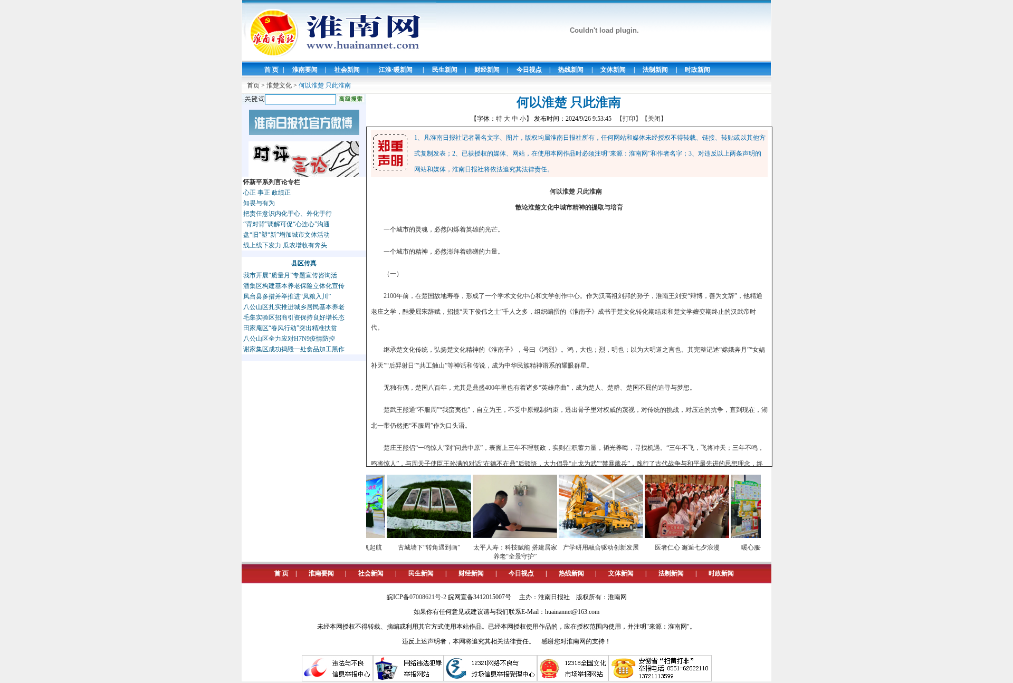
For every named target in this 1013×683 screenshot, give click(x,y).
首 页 (271, 69)
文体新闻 (613, 69)
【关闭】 (654, 118)
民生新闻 (444, 69)
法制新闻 (655, 69)
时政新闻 (697, 69)
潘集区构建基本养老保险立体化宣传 (294, 286)
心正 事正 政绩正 (267, 192)
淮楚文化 (279, 85)
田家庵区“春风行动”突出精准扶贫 (290, 328)
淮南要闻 (305, 69)
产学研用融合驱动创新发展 (589, 547)
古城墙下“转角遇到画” (417, 547)
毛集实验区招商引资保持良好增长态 (294, 317)
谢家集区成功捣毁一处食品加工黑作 (294, 349)
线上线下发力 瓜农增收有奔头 (285, 245)
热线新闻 (571, 69)
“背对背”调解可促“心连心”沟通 (286, 224)
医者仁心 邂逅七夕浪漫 (675, 547)
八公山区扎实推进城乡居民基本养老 (294, 307)
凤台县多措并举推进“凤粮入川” (287, 296)
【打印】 (629, 118)
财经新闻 (487, 69)
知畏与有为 (259, 203)
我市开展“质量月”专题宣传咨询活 (290, 275)
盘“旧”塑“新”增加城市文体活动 (286, 234)
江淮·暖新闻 (396, 69)
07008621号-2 (427, 597)
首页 (253, 85)
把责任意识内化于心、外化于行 (287, 213)
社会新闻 (347, 69)
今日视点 (529, 69)
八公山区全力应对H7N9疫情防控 (289, 338)
